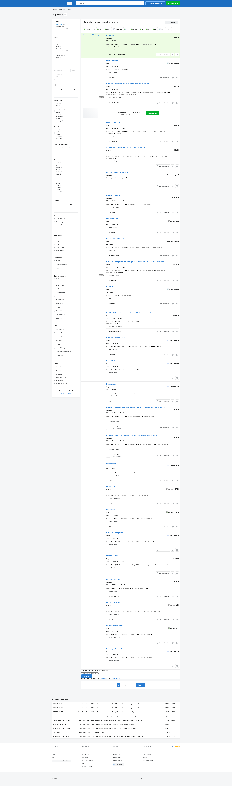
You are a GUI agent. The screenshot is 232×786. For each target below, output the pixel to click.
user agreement (115, 678)
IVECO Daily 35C (58, 712)
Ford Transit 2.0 (57, 716)
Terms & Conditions (87, 751)
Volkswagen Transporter (114, 625)
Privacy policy (86, 754)
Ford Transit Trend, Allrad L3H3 (117, 172)
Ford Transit (110, 509)
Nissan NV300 (111, 486)
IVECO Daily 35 (57, 704)
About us (54, 751)
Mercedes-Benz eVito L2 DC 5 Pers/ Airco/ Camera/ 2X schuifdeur (128, 83)
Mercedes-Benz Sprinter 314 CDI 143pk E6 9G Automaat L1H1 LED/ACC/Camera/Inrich (135, 262)
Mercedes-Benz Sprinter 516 (61, 728)
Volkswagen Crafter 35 (59, 724)
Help (53, 754)
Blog (83, 763)
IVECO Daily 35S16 (112, 556)
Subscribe (87, 676)
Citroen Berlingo (112, 60)
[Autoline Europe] (58, 3)
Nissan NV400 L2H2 (113, 602)
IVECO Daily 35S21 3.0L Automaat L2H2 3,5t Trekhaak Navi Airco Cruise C (131, 435)
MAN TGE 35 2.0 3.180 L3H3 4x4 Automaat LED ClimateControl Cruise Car (131, 313)
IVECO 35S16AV (111, 35)
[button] (172, 54)
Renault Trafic (111, 361)
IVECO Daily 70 (57, 732)
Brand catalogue (87, 766)
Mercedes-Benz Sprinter (114, 533)
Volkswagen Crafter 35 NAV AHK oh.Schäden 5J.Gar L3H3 (126, 147)
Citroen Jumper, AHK (113, 122)
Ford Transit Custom (113, 579)
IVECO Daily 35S (58, 708)
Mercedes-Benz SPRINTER (115, 337)
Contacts (54, 757)
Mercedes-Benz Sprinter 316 (61, 720)
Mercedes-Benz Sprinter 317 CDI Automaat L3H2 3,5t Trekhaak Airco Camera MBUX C (135, 407)
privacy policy (104, 678)
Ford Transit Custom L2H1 (115, 238)
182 (132, 685)
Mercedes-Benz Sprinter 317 (61, 736)
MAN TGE (109, 286)
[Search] (78, 3)
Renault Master (111, 384)
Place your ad (152, 113)
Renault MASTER (112, 218)
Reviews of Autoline (87, 760)
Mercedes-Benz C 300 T (114, 195)
